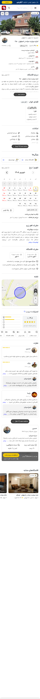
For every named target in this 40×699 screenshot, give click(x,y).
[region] (20, 293)
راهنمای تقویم (30, 210)
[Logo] (4, 8)
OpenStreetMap (33, 305)
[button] (30, 184)
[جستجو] (9, 8)
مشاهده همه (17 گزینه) (21, 146)
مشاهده (7, 2)
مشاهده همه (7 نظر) (21, 421)
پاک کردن (6, 210)
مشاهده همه (21, 94)
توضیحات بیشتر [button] (33, 242)
